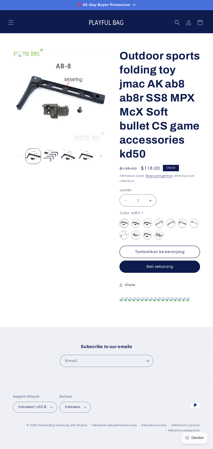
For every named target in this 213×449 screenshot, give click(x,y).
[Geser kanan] (100, 156)
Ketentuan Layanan (185, 425)
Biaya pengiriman (159, 176)
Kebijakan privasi (154, 425)
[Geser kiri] (18, 156)
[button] (11, 22)
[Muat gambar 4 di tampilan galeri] (86, 156)
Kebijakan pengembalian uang (114, 425)
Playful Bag (46, 425)
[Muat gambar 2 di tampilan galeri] (50, 156)
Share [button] (130, 285)
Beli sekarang (160, 267)
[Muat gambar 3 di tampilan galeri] (68, 156)
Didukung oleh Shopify (71, 425)
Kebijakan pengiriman (184, 430)
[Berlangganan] (147, 361)
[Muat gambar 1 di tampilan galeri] (33, 156)
